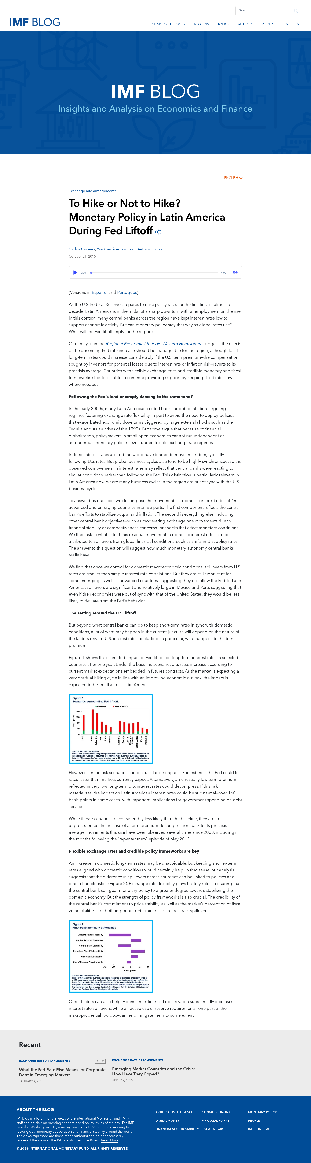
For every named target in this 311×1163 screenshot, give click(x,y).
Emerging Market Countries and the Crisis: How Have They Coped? (153, 1072)
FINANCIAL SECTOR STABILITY (177, 1129)
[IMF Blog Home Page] (35, 22)
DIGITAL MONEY (167, 1121)
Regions (201, 25)
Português (127, 292)
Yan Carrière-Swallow (116, 249)
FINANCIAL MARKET (216, 1121)
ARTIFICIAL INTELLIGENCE (174, 1112)
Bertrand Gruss (149, 249)
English (231, 177)
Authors (246, 25)
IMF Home (293, 25)
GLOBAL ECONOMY (216, 1112)
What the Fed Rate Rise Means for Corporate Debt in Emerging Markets (62, 1073)
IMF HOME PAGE (260, 1129)
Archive (269, 25)
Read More (109, 1140)
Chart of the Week (169, 25)
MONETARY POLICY (262, 1112)
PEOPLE (254, 1121)
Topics (223, 25)
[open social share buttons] (158, 231)
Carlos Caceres (82, 249)
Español (100, 292)
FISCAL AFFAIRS (213, 1129)
